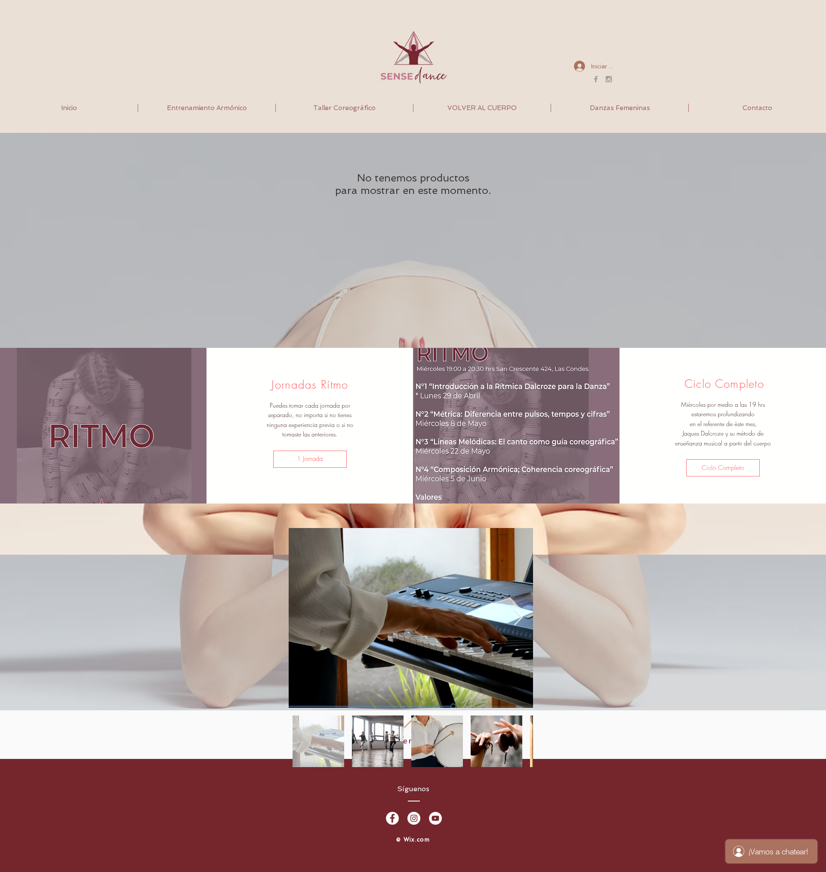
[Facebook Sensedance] (392, 818)
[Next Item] (518, 618)
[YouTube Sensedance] (435, 818)
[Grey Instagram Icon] (608, 79)
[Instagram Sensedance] (413, 818)
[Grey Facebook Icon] (596, 79)
